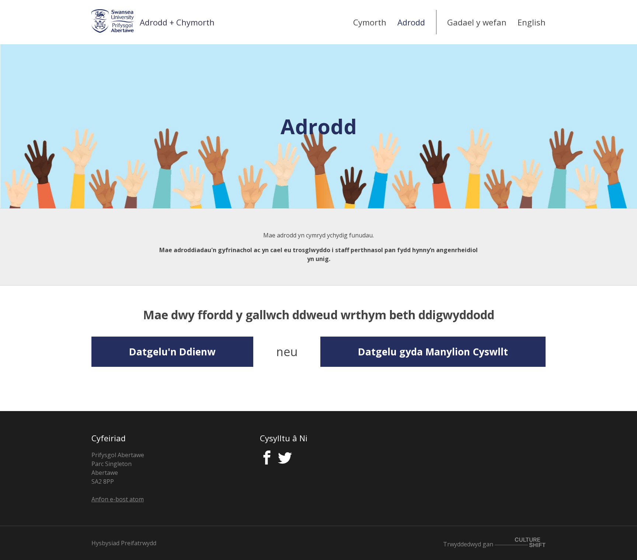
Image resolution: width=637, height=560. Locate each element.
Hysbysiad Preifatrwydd (123, 543)
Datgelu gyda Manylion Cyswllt (433, 351)
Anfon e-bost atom (117, 499)
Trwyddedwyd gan (469, 544)
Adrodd (411, 22)
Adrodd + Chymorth (177, 22)
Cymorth (369, 22)
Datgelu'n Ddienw (172, 351)
